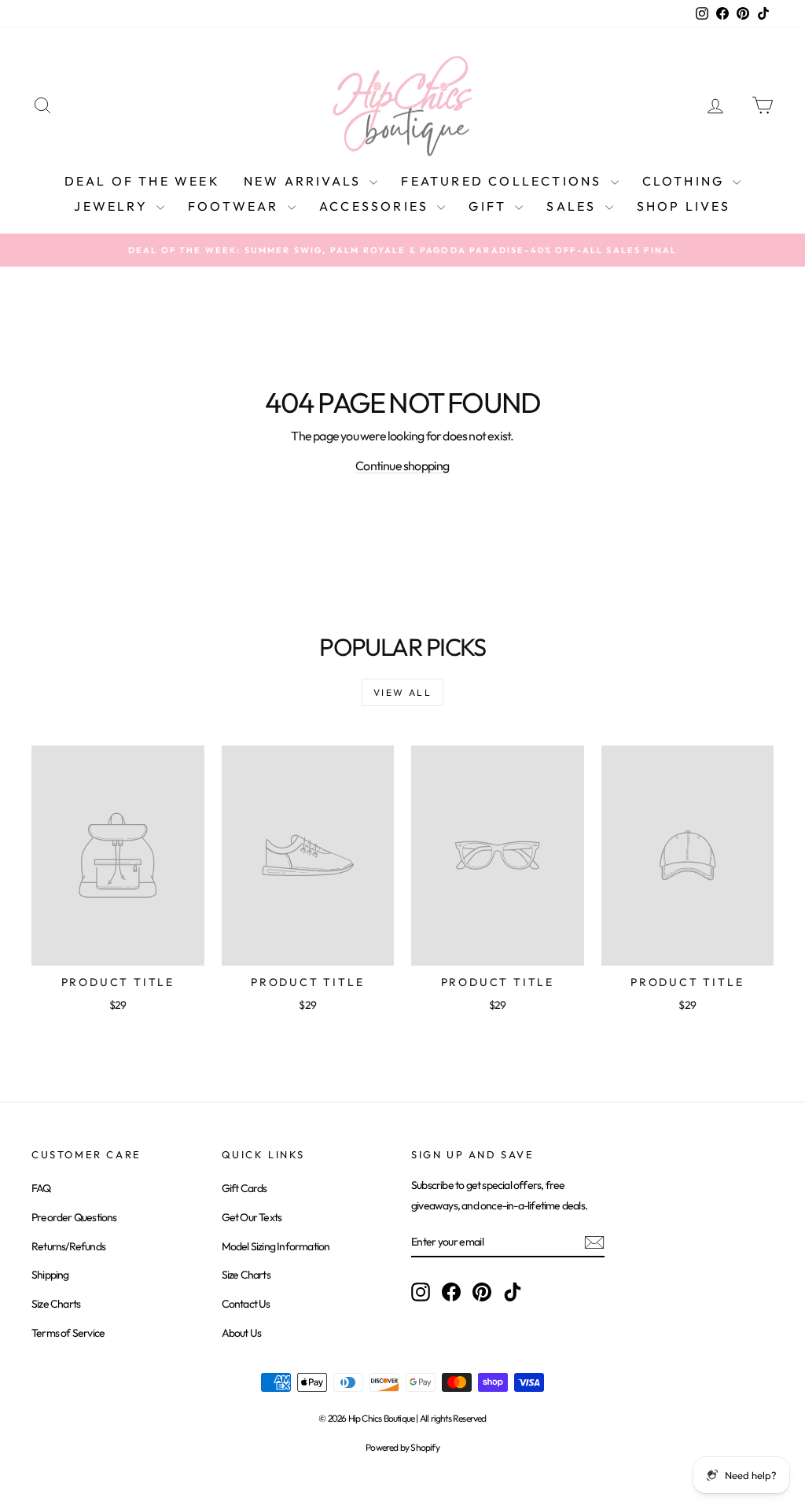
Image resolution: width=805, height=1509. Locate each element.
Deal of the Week (142, 181)
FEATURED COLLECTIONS (503, 181)
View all (402, 692)
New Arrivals (305, 181)
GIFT (490, 206)
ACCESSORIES (376, 206)
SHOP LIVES (684, 206)
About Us (242, 1333)
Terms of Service (68, 1333)
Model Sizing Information (276, 1246)
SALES (573, 206)
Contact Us (246, 1304)
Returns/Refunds (68, 1246)
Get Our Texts (252, 1217)
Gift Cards (244, 1188)
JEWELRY (113, 206)
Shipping (50, 1275)
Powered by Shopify (402, 1447)
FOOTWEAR (236, 206)
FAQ (41, 1188)
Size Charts (55, 1304)
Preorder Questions (74, 1217)
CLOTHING (686, 181)
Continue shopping (402, 465)
